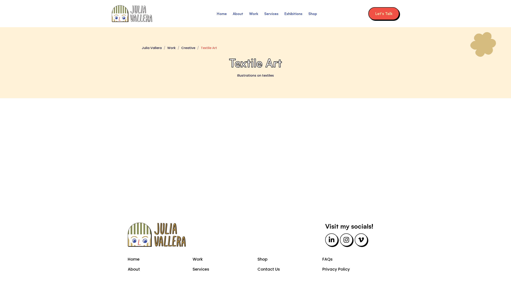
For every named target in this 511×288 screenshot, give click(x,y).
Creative (188, 48)
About (238, 13)
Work (253, 13)
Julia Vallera (152, 48)
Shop (312, 13)
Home (222, 13)
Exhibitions (293, 13)
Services (271, 13)
